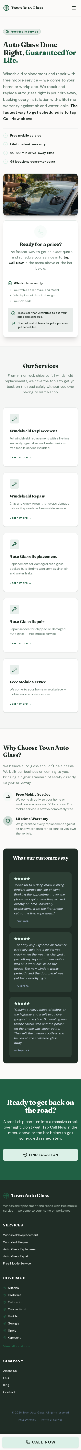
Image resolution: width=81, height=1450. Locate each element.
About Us (10, 1371)
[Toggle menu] (74, 8)
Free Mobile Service (17, 1263)
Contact (9, 1392)
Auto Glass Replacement (21, 1249)
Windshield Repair (16, 1242)
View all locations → (18, 1346)
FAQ (6, 1378)
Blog (6, 1385)
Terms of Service (52, 1419)
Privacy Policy (27, 1419)
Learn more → (21, 457)
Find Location (43, 1154)
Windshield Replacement (20, 1235)
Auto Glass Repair (16, 1256)
